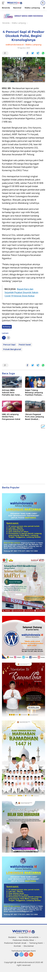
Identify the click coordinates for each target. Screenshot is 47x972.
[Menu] (3, 3)
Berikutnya (7, 327)
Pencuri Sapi (9, 344)
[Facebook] (16, 954)
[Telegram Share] (38, 53)
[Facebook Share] (27, 53)
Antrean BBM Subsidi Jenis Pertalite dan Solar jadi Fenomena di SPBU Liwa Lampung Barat (11, 392)
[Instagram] (26, 954)
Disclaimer (29, 946)
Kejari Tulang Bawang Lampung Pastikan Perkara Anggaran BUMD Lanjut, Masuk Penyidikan (34, 392)
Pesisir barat (25, 344)
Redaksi (12, 937)
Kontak (17, 946)
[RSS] (31, 954)
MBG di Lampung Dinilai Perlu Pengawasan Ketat (11, 416)
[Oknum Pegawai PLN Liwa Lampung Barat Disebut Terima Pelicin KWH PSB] (35, 406)
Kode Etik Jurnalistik (29, 937)
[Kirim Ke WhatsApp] (43, 53)
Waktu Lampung (33, 44)
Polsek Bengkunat (12, 349)
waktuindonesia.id (15, 44)
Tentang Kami (36, 943)
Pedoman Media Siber (23, 940)
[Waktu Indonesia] (14, 3)
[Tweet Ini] (33, 53)
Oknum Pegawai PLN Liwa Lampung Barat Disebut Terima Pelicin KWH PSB (34, 416)
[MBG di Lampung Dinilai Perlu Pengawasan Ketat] (12, 406)
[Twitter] (21, 954)
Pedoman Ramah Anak (15, 943)
